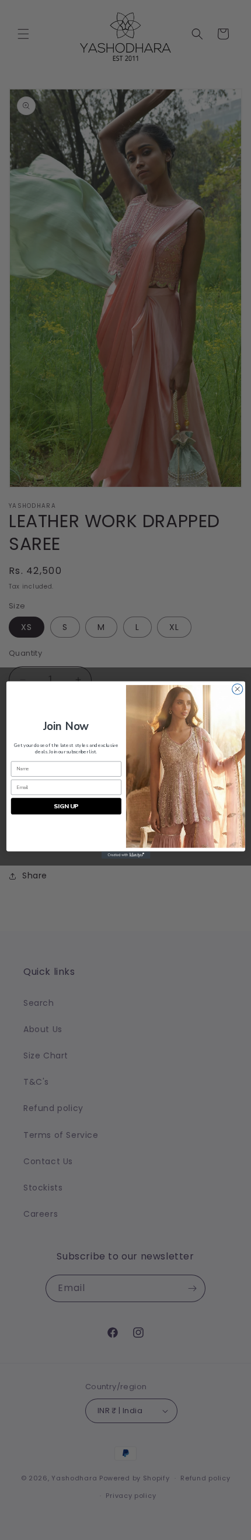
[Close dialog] (237, 689)
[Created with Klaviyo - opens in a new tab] (125, 855)
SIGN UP (66, 806)
